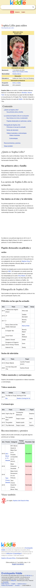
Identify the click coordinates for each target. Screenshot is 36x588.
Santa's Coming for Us (23, 398)
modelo (19, 83)
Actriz (14, 83)
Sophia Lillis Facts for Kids (21, 500)
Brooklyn (24, 92)
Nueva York (16, 71)
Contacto (17, 585)
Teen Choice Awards (7, 480)
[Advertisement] (18, 18)
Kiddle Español (5, 584)
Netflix (21, 99)
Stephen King (26, 261)
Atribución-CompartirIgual (14, 553)
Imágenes (17, 12)
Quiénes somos (21, 584)
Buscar (33, 7)
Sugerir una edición (18, 564)
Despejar (29, 7)
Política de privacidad (7, 585)
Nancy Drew (25, 326)
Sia (6, 398)
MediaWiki (5, 582)
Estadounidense (17, 74)
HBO (9, 271)
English (23, 12)
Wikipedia (13, 580)
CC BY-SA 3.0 (28, 575)
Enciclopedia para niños (8, 28)
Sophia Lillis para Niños (8, 558)
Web (12, 12)
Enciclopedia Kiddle (11, 573)
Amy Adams (21, 276)
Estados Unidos (23, 71)
